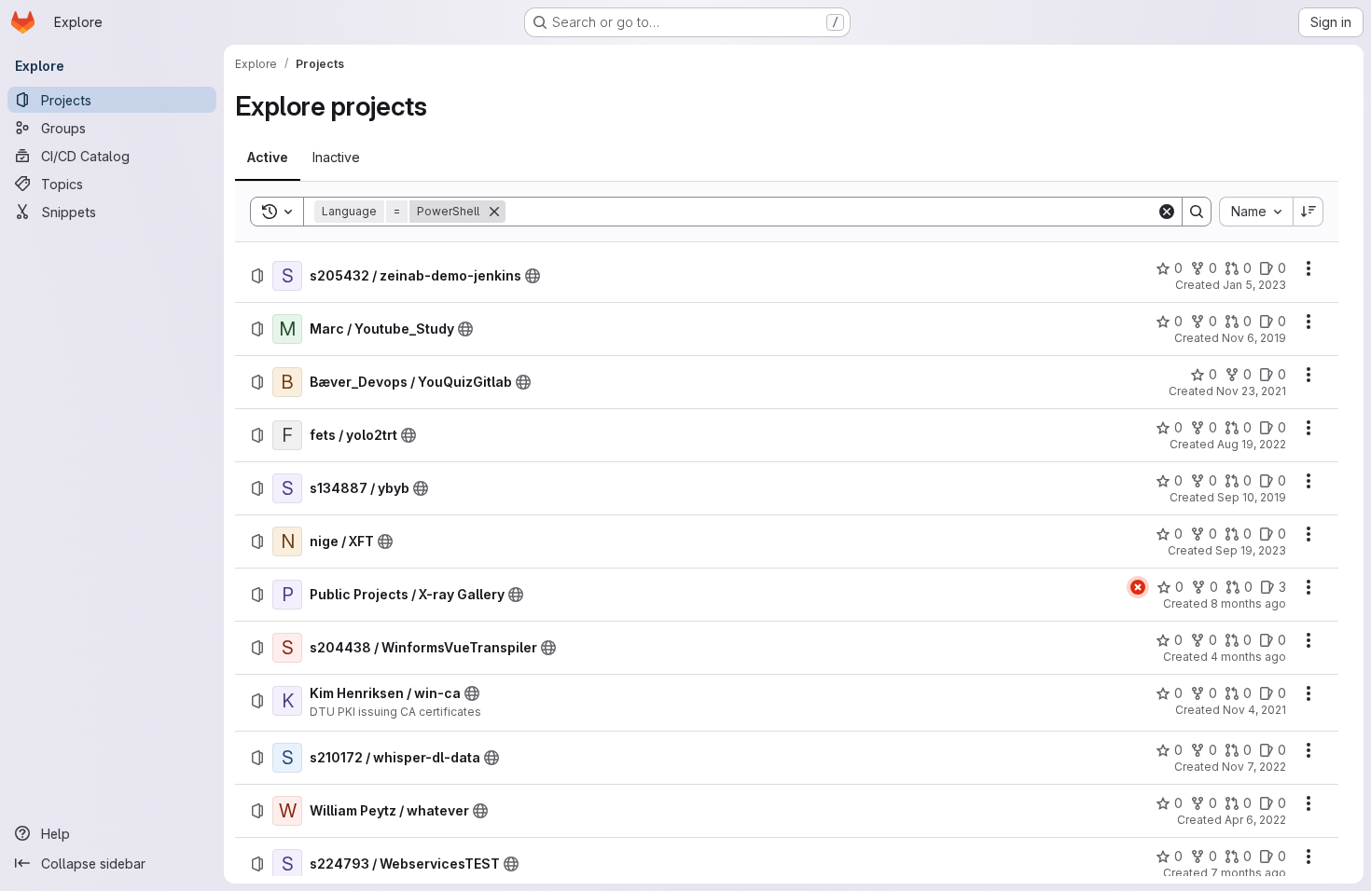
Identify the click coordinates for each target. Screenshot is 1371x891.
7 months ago (1248, 873)
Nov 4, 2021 (1254, 710)
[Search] (1197, 211)
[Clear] (1167, 211)
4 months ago (1248, 657)
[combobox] (1256, 211)
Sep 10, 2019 (1251, 497)
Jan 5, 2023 (1254, 285)
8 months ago (1248, 603)
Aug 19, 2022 (1251, 444)
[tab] (267, 157)
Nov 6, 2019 (1254, 338)
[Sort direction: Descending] (1308, 211)
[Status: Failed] (1138, 587)
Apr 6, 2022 (1255, 820)
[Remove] (494, 211)
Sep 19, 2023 (1250, 550)
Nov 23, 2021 (1251, 391)
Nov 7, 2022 (1254, 767)
